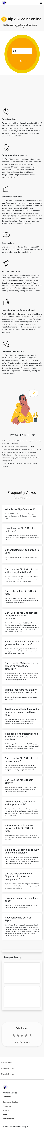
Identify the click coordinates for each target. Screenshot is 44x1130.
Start (22, 61)
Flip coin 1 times (7, 1063)
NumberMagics (22, 1127)
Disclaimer (7, 1106)
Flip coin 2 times (7, 1068)
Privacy (6, 1110)
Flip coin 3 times (7, 1074)
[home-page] (4, 2)
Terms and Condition (11, 1102)
